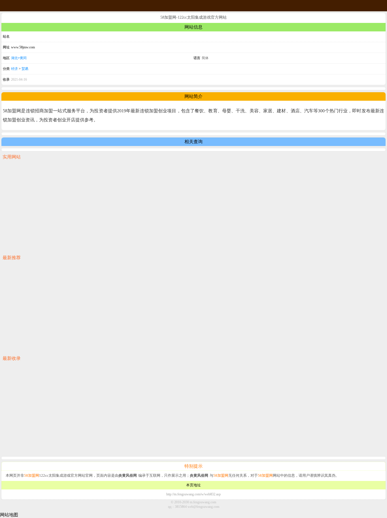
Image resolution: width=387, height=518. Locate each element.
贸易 (25, 69)
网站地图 (9, 514)
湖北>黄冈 (19, 58)
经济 (14, 69)
